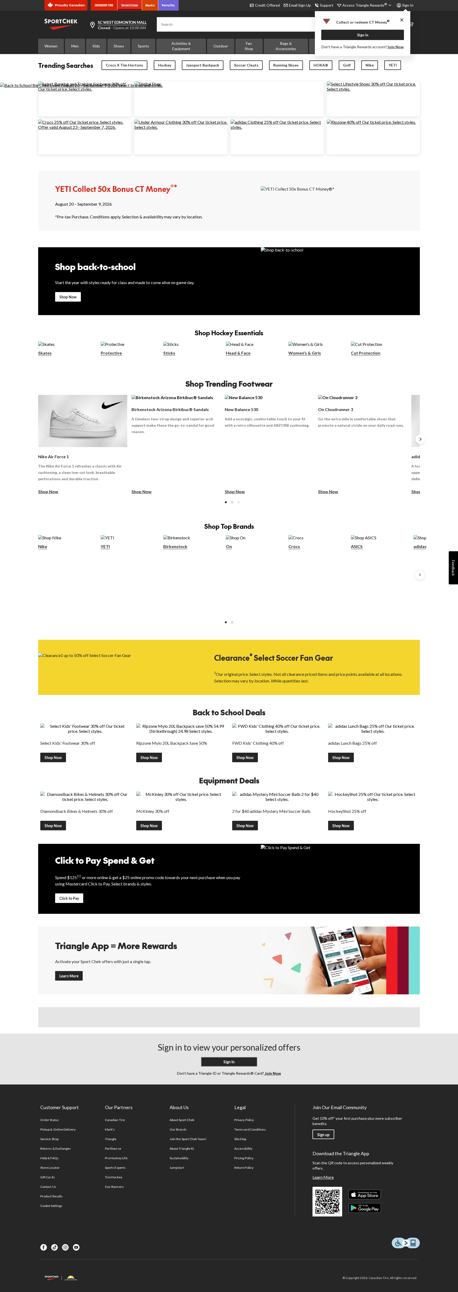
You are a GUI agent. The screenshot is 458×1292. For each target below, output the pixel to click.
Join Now (395, 47)
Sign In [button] (407, 5)
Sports (143, 46)
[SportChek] (129, 5)
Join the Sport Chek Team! (188, 1139)
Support (326, 5)
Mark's (110, 1129)
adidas (420, 546)
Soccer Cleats (246, 65)
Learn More (68, 976)
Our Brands (178, 1129)
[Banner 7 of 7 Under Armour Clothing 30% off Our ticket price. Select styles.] (180, 127)
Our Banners (114, 1187)
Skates (45, 352)
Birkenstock (175, 546)
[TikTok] (54, 1247)
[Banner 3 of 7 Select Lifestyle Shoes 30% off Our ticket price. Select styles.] (373, 88)
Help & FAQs (49, 1158)
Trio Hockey (113, 1177)
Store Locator (50, 1168)
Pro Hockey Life (116, 1158)
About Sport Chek (182, 1120)
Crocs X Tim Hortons (124, 65)
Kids (96, 46)
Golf (347, 65)
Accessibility (243, 1148)
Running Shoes (286, 65)
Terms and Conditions (250, 1129)
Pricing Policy (243, 1158)
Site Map (240, 1139)
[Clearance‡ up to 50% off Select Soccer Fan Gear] (117, 667)
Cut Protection (365, 352)
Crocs (294, 546)
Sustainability (179, 1158)
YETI (393, 65)
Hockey (164, 65)
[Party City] (168, 5)
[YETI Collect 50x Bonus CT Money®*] (340, 200)
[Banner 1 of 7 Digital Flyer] (147, 83)
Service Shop (49, 1139)
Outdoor (220, 46)
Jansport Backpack (202, 65)
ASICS (357, 546)
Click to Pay (69, 898)
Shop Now (68, 297)
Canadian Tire (115, 1120)
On (229, 546)
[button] (226, 502)
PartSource (113, 1148)
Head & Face (238, 352)
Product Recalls (51, 1196)
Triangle (110, 1139)
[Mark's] (150, 5)
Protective (111, 352)
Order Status (49, 1120)
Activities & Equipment (181, 46)
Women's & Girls (304, 352)
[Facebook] (43, 1247)
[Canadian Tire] (104, 5)
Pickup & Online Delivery (58, 1129)
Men (75, 46)
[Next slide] (420, 439)
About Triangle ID (182, 1148)
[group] (82, 445)
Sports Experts (115, 1168)
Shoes (119, 46)
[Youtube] (76, 1247)
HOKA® (321, 65)
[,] (420, 575)
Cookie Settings (51, 1206)
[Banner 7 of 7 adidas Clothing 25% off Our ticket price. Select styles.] (277, 127)
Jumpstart (177, 1168)
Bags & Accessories (286, 46)
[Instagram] (65, 1247)
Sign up (323, 1134)
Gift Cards (47, 1177)
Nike (369, 65)
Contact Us (48, 1187)
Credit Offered (267, 5)
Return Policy (243, 1168)
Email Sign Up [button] (300, 5)
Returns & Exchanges (55, 1148)
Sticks (169, 352)
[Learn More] (340, 960)
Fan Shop (249, 46)
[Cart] (410, 24)
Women (51, 46)
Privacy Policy (244, 1120)
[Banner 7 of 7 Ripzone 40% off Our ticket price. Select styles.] (371, 122)
